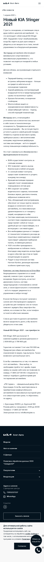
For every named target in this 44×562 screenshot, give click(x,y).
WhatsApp (11, 496)
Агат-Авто (14, 3)
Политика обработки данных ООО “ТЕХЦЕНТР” (18, 462)
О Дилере (7, 455)
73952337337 (12, 492)
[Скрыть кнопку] (43, 536)
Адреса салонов (10, 486)
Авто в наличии (10, 448)
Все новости (8, 10)
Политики (26, 539)
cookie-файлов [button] (31, 534)
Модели (6, 442)
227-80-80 (21, 373)
